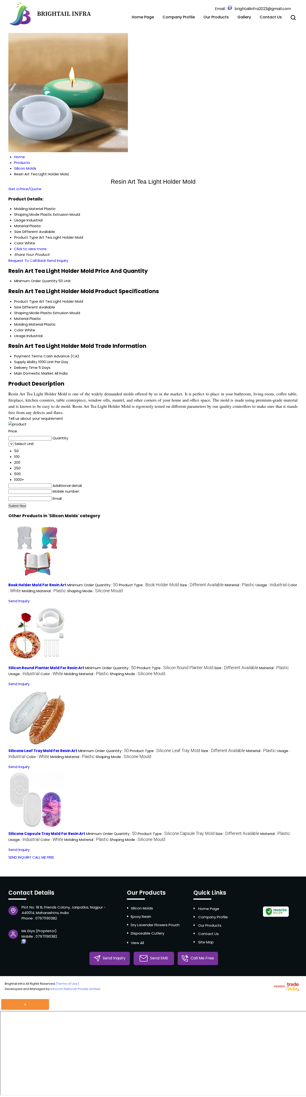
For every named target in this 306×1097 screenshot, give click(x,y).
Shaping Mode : (95, 590)
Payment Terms (28, 356)
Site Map (206, 942)
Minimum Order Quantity (35, 280)
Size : (202, 584)
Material (21, 318)
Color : (51, 673)
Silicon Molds (142, 908)
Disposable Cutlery (147, 933)
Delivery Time (26, 367)
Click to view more (30, 248)
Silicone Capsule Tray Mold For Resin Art (46, 833)
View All (137, 942)
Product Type (26, 301)
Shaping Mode (26, 312)
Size (17, 307)
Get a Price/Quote (24, 188)
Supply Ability (25, 361)
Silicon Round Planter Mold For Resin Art (46, 667)
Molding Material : (44, 590)
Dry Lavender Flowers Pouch (155, 924)
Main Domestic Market (34, 373)
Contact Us (271, 17)
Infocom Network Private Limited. (75, 989)
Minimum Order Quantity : (92, 584)
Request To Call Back (27, 260)
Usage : (271, 584)
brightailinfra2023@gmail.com (263, 8)
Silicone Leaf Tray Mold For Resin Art (42, 750)
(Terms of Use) (67, 983)
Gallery (244, 17)
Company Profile (179, 17)
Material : (240, 584)
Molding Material (28, 324)
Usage (20, 335)
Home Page (143, 17)
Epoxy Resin (141, 916)
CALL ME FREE (43, 857)
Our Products (216, 17)
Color (19, 330)
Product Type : (149, 584)
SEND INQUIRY (19, 857)
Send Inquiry (57, 260)
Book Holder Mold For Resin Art (37, 584)
